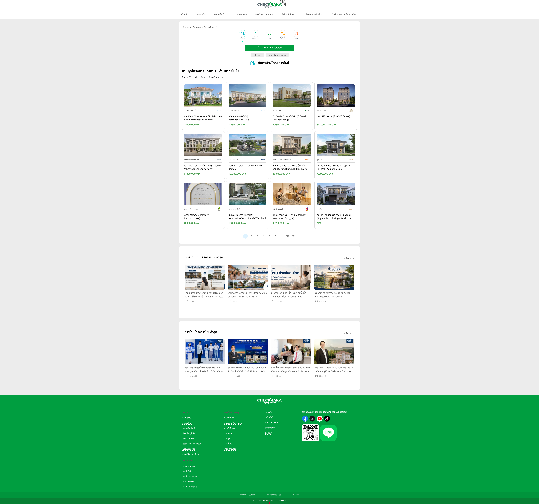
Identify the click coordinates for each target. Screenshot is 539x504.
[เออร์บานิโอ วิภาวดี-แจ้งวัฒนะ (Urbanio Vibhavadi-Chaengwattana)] (203, 145)
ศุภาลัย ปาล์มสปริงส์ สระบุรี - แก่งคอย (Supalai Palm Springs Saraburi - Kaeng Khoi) (334, 216)
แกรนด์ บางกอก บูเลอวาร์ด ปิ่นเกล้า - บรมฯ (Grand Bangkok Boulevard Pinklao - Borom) (290, 167)
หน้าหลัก (184, 14)
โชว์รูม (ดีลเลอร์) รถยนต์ (192, 443)
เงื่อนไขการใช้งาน (271, 422)
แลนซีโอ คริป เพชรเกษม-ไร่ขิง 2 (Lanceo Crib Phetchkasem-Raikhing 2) (203, 118)
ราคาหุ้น (227, 438)
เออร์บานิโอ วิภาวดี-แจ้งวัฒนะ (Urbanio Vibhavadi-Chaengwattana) (202, 167)
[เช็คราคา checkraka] (269, 5)
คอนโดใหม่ (186, 471)
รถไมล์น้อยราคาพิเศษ (190, 454)
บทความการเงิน (188, 438)
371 (293, 236)
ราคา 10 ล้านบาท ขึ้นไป (277, 55)
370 (287, 236)
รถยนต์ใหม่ (186, 417)
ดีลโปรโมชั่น (269, 417)
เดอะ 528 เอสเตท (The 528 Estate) (333, 116)
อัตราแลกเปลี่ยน (230, 448)
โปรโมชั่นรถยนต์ (188, 448)
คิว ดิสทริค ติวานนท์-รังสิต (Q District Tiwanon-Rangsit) (290, 118)
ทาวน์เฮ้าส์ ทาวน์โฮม (190, 486)
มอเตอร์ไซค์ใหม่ (188, 428)
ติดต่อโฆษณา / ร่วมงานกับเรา (345, 14)
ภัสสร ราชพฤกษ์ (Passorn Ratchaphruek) (196, 216)
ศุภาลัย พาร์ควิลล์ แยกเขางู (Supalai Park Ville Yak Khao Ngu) (333, 167)
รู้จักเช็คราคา (270, 427)
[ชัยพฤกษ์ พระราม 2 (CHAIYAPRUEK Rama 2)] (248, 145)
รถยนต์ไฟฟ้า (187, 423)
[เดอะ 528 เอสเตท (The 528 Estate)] (336, 96)
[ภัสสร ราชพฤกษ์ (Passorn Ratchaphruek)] (203, 195)
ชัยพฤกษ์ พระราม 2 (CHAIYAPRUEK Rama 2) (245, 167)
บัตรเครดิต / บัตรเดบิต (233, 423)
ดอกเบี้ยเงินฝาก (230, 428)
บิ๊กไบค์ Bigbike (188, 433)
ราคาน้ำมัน (228, 443)
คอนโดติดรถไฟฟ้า (189, 476)
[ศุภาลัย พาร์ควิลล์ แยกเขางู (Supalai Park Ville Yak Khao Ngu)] (336, 145)
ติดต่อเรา (268, 432)
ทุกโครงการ (257, 55)
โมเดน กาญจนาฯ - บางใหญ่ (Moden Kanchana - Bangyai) (289, 216)
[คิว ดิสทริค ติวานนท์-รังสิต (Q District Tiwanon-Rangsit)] (292, 96)
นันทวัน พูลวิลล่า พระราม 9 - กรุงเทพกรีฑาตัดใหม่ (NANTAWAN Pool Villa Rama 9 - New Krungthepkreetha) (247, 216)
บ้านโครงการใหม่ (189, 466)
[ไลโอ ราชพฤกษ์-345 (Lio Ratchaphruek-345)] (248, 96)
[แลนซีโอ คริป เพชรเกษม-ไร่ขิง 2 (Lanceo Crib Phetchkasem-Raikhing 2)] (203, 96)
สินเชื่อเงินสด (229, 417)
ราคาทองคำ (228, 433)
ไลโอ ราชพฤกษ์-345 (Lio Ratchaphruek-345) (240, 118)
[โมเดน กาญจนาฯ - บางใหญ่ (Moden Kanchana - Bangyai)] (292, 195)
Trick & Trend (289, 14)
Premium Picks (314, 14)
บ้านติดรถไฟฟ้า (188, 481)
